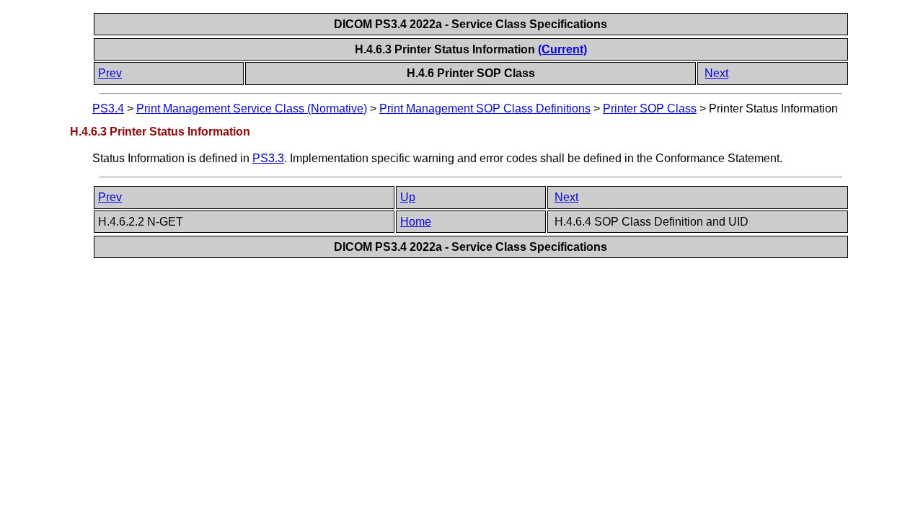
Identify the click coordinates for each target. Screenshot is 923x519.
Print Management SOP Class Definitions (485, 108)
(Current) (562, 49)
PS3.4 (108, 108)
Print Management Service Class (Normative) (251, 108)
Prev (110, 73)
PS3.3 (268, 158)
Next (716, 73)
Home (415, 222)
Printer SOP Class (650, 108)
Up (407, 197)
